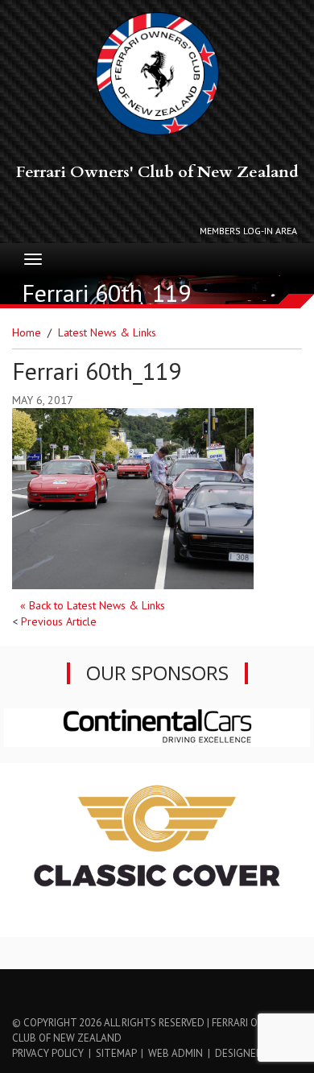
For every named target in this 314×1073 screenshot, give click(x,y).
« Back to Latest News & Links (92, 605)
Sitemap (116, 1053)
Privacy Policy (48, 1053)
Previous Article (59, 621)
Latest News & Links (107, 332)
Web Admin (175, 1053)
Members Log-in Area (248, 231)
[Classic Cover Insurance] (157, 849)
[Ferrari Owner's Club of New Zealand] (157, 73)
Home (26, 332)
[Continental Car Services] (157, 726)
